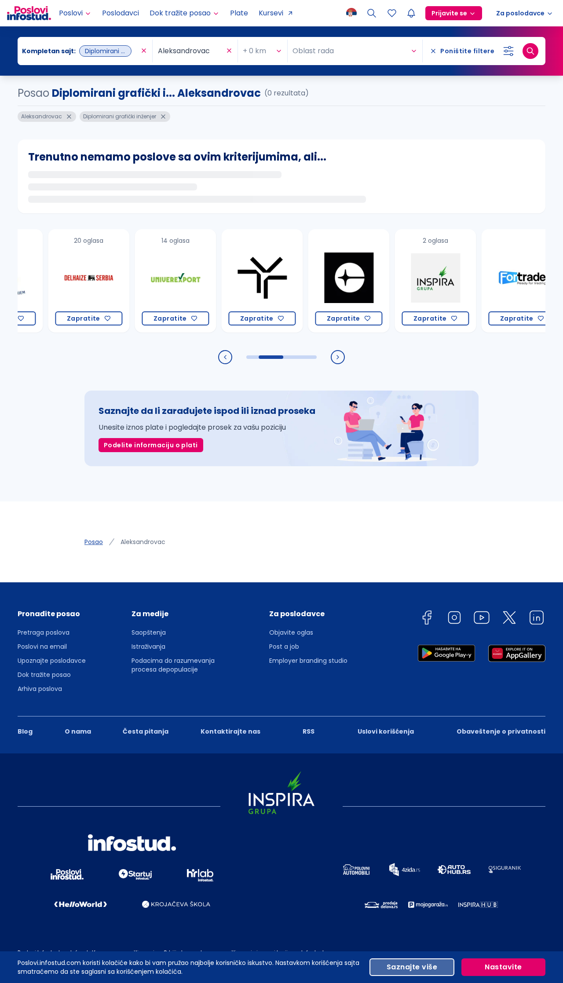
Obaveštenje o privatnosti (501, 731)
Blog (25, 731)
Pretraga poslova (43, 632)
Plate (239, 13)
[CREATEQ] (331, 281)
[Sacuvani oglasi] (392, 13)
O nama (78, 731)
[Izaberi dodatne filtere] (508, 51)
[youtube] (481, 619)
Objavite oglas (291, 632)
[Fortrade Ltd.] (504, 281)
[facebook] (426, 619)
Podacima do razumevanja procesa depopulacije (173, 665)
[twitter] (509, 619)
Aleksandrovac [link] (143, 541)
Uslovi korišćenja (386, 731)
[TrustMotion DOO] (244, 281)
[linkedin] (536, 619)
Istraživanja (148, 646)
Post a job (284, 646)
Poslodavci (120, 13)
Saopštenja (149, 632)
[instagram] (454, 619)
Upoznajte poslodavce (52, 660)
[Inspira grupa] (418, 281)
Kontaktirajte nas (230, 731)
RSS (308, 731)
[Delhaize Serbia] (71, 281)
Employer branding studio (308, 660)
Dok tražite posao (44, 674)
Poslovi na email (42, 646)
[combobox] (80, 51)
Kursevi (271, 13)
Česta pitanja (145, 731)
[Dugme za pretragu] (530, 51)
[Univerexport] (158, 281)
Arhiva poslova (40, 688)
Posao (93, 541)
